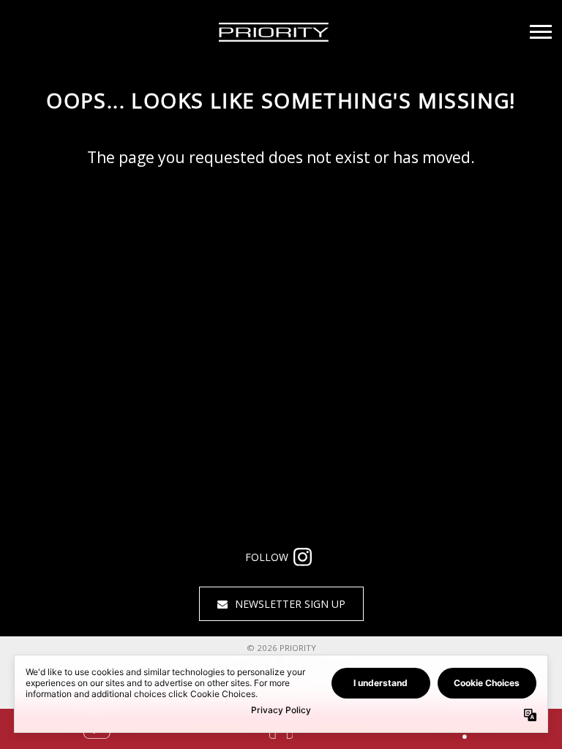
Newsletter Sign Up (290, 604)
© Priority (281, 647)
